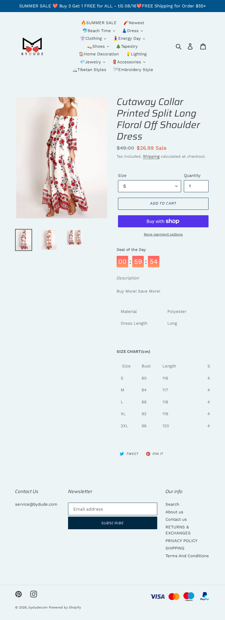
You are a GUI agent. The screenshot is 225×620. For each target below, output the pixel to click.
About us (174, 511)
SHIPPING (174, 548)
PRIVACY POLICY (181, 540)
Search (172, 504)
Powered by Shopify (65, 607)
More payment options (163, 234)
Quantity (192, 175)
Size (122, 175)
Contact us (176, 519)
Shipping (151, 156)
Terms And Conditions (187, 555)
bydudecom (38, 607)
